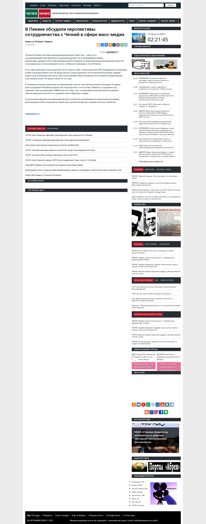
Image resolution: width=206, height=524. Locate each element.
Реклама (87, 5)
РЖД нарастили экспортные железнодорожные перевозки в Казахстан (156, 146)
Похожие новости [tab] (36, 129)
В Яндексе (47, 515)
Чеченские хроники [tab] (143, 280)
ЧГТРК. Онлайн (138, 505)
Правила (52, 5)
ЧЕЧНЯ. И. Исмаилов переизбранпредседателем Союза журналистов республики (57, 140)
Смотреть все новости (151, 161)
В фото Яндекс (79, 515)
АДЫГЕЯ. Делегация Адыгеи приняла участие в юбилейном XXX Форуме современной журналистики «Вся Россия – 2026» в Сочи (156, 114)
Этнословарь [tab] (151, 244)
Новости (46, 21)
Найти (170, 5)
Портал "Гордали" (148, 21)
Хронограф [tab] (164, 244)
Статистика (129, 515)
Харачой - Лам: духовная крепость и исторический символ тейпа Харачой (156, 306)
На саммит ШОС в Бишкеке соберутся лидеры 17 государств (154, 105)
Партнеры (64, 5)
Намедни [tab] (138, 169)
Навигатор (33, 21)
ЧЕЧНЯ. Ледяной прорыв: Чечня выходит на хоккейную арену (154, 177)
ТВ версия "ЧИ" (138, 482)
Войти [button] (97, 5)
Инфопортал (82, 21)
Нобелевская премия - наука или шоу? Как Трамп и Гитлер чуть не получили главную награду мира (156, 191)
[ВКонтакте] (106, 45)
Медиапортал (118, 21)
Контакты (76, 5)
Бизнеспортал (100, 21)
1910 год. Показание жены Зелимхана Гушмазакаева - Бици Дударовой (154, 288)
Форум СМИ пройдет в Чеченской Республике (43, 175)
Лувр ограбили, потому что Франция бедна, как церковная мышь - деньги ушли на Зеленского (156, 198)
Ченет (131, 21)
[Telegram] (126, 45)
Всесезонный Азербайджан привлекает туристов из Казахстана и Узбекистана (155, 122)
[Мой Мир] (102, 45)
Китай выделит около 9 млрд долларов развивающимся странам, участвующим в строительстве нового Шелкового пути (73, 170)
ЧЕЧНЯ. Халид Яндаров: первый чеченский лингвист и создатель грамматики (154, 342)
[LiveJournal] (114, 45)
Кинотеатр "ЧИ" (138, 495)
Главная (34, 5)
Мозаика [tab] (138, 244)
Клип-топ (135, 499)
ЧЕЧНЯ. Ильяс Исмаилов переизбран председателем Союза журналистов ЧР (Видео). (59, 135)
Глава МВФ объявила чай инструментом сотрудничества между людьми (54, 165)
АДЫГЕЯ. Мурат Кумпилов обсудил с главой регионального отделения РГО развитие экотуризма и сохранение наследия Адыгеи (157, 154)
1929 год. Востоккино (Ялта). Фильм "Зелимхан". (152, 293)
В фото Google (62, 515)
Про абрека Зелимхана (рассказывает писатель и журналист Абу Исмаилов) (152, 299)
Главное (48, 42)
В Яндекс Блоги (96, 515)
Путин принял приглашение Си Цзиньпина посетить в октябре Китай (52, 145)
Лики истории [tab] (167, 280)
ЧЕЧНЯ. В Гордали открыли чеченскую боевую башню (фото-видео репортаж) (154, 184)
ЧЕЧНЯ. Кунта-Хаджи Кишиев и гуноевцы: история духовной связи (153, 251)
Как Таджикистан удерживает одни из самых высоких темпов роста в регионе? (155, 140)
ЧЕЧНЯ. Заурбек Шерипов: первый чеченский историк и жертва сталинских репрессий (155, 265)
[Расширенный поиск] (178, 4)
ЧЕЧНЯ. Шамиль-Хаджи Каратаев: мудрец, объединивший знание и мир (156, 272)
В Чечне (39, 42)
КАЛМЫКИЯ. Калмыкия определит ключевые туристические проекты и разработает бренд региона (154, 80)
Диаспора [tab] (149, 169)
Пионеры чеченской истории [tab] (148, 314)
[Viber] (118, 45)
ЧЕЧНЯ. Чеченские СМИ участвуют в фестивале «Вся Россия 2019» (51, 155)
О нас (43, 5)
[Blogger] (98, 45)
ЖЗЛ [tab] (156, 280)
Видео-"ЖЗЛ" (137, 485)
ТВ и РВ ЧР (136, 502)
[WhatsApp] (122, 45)
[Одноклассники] (110, 45)
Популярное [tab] (52, 129)
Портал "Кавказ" (63, 21)
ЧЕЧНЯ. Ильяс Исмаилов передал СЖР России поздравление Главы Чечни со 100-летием (60, 160)
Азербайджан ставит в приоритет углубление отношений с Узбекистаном (155, 88)
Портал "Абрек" (168, 21)
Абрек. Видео (137, 492)
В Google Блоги (113, 515)
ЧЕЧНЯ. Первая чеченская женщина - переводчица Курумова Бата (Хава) (153, 258)
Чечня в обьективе (140, 488)
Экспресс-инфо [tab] (164, 169)
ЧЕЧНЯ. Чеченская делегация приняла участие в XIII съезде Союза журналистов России (60, 150)
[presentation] (177, 218)
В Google (36, 515)
